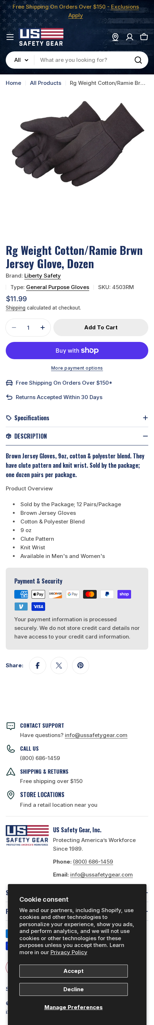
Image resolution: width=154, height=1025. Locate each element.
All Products (45, 82)
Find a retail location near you (58, 804)
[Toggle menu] (10, 37)
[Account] (129, 37)
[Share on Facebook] (37, 665)
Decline (73, 989)
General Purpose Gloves (57, 287)
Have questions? (73, 735)
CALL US (29, 748)
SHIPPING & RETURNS (44, 771)
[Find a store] (115, 37)
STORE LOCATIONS (42, 794)
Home (13, 82)
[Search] (138, 60)
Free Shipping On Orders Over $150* (64, 382)
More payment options (77, 368)
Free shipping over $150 (51, 781)
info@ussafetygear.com (101, 874)
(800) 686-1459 (40, 758)
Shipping (15, 308)
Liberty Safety (42, 275)
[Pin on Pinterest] (80, 665)
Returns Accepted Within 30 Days (59, 397)
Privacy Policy (68, 952)
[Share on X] (59, 665)
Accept (73, 970)
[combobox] (77, 60)
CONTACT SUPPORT (42, 725)
